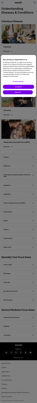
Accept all (18, 86)
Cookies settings (18, 81)
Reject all (18, 92)
